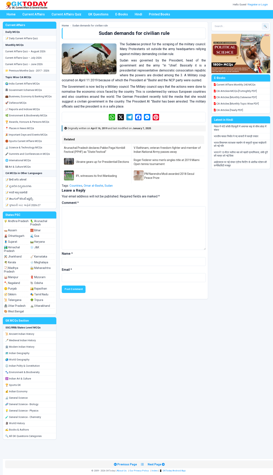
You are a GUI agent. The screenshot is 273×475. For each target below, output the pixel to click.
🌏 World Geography (17, 359)
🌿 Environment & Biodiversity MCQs (26, 115)
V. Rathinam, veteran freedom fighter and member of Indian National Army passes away (167, 149)
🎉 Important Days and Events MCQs (26, 134)
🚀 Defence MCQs (15, 102)
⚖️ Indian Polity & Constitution (22, 365)
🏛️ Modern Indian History (19, 346)
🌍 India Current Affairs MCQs (22, 83)
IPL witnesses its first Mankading (96, 175)
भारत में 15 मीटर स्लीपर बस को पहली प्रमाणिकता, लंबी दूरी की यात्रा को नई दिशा (241, 154)
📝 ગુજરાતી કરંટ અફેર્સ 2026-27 (22, 205)
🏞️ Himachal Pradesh (12, 249)
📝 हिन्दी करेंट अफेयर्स (15, 179)
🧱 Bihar (35, 230)
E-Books (121, 14)
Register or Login (258, 4)
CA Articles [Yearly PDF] (229, 110)
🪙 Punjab (10, 288)
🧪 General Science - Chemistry (23, 417)
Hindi (138, 14)
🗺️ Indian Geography (17, 353)
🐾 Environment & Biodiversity (22, 372)
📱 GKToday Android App (172, 470)
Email (67, 270)
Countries (76, 185)
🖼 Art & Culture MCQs (18, 166)
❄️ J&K (34, 247)
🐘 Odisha (36, 283)
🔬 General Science (16, 397)
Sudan (109, 185)
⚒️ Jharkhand (13, 256)
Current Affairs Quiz (66, 14)
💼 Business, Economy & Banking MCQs (28, 96)
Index (154, 470)
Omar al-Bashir (93, 185)
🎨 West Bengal (14, 311)
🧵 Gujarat (10, 241)
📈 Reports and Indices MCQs (22, 109)
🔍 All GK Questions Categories (23, 436)
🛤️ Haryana (37, 241)
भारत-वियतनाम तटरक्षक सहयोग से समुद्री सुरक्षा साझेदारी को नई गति (240, 144)
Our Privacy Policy (139, 470)
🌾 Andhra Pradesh (16, 221)
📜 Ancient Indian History (19, 333)
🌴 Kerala (10, 262)
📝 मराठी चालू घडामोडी (16, 192)
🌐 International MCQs (18, 160)
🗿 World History (15, 423)
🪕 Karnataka (38, 256)
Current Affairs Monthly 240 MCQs (235, 84)
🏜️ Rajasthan (38, 288)
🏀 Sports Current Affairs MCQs (23, 141)
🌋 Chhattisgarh (14, 236)
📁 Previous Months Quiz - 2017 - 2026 (27, 70)
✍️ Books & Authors (17, 429)
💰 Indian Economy (16, 391)
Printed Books (159, 14)
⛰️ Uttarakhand (40, 305)
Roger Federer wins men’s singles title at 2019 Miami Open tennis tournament (166, 162)
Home (11, 14)
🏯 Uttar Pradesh (15, 305)
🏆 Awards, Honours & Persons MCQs (27, 121)
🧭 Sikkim (10, 294)
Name (67, 254)
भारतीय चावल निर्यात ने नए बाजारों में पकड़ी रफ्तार (236, 136)
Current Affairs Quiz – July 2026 (23, 57)
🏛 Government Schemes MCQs (23, 90)
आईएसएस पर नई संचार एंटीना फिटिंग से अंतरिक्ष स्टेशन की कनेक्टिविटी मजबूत (240, 164)
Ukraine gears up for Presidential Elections (102, 161)
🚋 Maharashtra (40, 268)
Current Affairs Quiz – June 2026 (24, 64)
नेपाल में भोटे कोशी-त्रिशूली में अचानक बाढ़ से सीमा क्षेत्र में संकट (240, 128)
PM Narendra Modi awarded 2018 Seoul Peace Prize (169, 175)
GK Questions (98, 14)
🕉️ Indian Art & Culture (18, 378)
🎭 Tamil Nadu (39, 294)
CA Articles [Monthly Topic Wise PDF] (237, 103)
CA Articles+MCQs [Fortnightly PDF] (236, 91)
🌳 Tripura (36, 300)
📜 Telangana (12, 300)
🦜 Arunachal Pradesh (38, 222)
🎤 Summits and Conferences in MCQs (27, 153)
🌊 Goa (34, 236)
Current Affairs (33, 14)
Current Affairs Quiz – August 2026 (25, 51)
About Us (122, 470)
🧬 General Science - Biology (21, 404)
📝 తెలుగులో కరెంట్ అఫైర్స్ (19, 198)
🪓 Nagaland (12, 283)
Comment (70, 203)
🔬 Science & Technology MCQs (23, 147)
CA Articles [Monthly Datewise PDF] (236, 97)
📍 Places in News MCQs (19, 128)
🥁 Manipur (11, 277)
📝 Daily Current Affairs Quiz (21, 38)
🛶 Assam (10, 230)
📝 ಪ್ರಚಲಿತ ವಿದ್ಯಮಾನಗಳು (18, 186)
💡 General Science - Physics (21, 410)
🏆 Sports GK (13, 384)
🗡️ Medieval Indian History (20, 340)
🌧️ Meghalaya (39, 262)
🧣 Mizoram (38, 277)
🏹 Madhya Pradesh (11, 269)
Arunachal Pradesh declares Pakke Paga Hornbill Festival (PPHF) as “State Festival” (94, 149)
